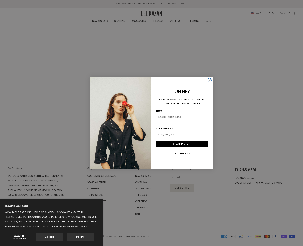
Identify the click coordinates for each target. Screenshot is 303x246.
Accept (49, 236)
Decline (80, 236)
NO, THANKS (182, 153)
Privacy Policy (80, 226)
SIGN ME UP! (182, 144)
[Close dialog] (209, 80)
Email (160, 110)
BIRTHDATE (164, 128)
